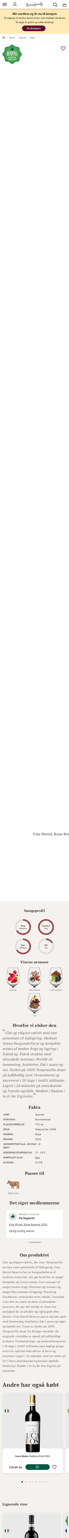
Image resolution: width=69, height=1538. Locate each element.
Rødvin (12, 37)
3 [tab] (29, 1482)
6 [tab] (40, 1482)
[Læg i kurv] (37, 1467)
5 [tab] (36, 1482)
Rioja (32, 37)
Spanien (22, 37)
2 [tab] (25, 1482)
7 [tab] (43, 1482)
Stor (37, 1157)
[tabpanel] (32, 1433)
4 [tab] (32, 1482)
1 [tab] (22, 1482)
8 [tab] (47, 1482)
